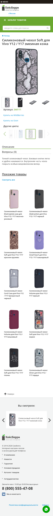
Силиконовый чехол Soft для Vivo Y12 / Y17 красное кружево (13, 255)
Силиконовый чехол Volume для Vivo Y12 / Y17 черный (38, 293)
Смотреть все (8, 180)
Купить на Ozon (10, 120)
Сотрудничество (11, 479)
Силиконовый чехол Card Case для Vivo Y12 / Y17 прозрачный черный (14, 295)
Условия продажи (12, 468)
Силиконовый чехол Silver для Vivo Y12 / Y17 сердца (38, 372)
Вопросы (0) (9, 151)
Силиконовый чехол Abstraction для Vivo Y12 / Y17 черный (38, 214)
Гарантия (8, 463)
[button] (4, 134)
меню (5, 2)
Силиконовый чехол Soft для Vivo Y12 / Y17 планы (13, 372)
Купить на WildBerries (13, 115)
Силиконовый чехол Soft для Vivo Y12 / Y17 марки (38, 334)
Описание (8, 146)
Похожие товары (14, 174)
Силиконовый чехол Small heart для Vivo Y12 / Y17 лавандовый (39, 255)
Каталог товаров (17, 20)
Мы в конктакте (14, 494)
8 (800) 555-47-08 (17, 488)
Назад (7, 35)
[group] (11, 134)
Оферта (45, 505)
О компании (9, 455)
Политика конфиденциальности (23, 505)
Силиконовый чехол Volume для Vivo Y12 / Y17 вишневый (13, 334)
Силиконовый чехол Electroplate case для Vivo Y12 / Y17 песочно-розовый (14, 215)
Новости (8, 459)
